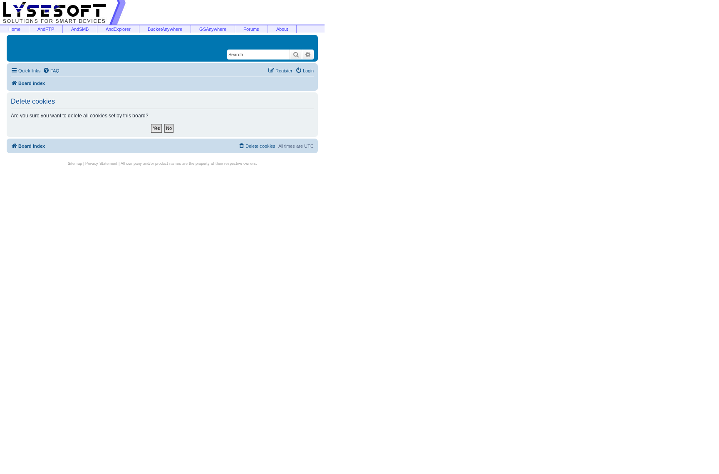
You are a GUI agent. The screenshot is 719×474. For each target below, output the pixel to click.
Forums (251, 29)
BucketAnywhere (165, 29)
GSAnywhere (212, 29)
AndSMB (80, 29)
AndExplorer (118, 29)
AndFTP (45, 29)
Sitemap (75, 163)
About (282, 29)
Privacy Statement (101, 163)
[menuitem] (51, 71)
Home (14, 29)
